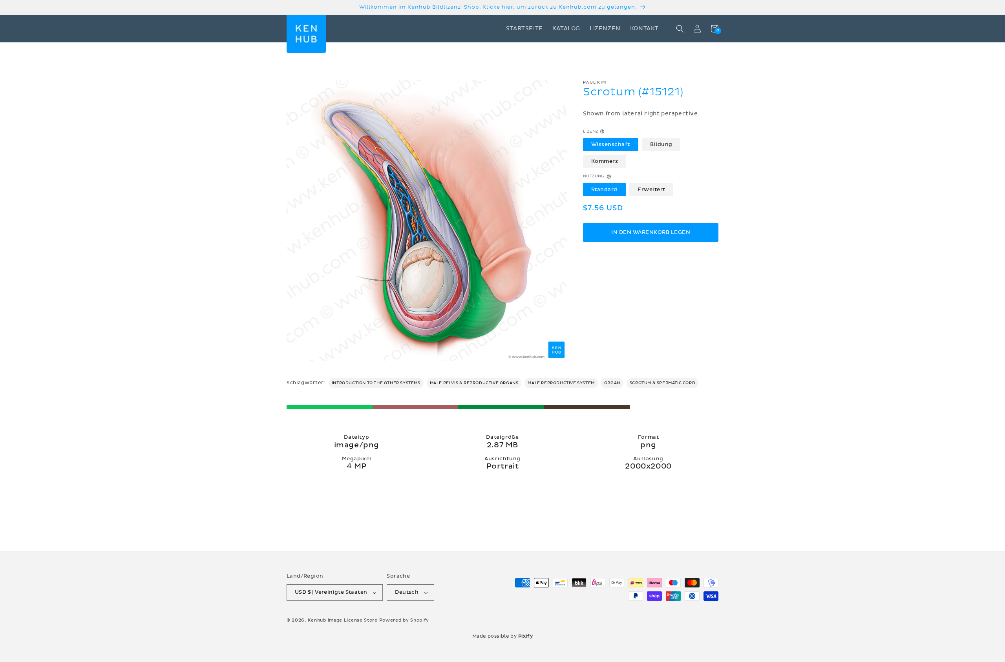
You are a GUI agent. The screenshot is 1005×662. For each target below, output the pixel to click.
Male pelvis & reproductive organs (474, 383)
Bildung (661, 144)
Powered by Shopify (404, 620)
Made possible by (502, 636)
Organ (612, 383)
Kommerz (604, 161)
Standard (604, 189)
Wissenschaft (610, 144)
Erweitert (651, 189)
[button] (680, 28)
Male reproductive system (561, 383)
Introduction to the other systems (376, 383)
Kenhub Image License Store (343, 620)
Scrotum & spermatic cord (662, 383)
